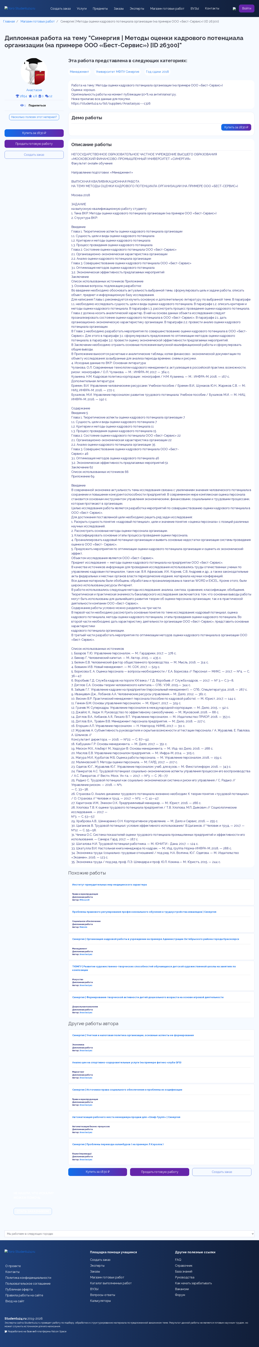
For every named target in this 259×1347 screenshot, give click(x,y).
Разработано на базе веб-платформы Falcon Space (37, 1331)
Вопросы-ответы (102, 1295)
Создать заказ (60, 8)
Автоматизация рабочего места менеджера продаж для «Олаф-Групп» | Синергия (126, 1117)
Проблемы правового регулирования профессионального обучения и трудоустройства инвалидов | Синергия (144, 911)
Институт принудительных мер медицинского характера (109, 884)
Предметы (100, 8)
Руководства (184, 1277)
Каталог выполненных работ (111, 1283)
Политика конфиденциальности (28, 1278)
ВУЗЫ (195, 8)
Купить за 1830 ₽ (34, 133)
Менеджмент (79, 72)
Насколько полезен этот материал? (34, 117)
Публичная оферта (19, 1289)
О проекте (13, 1266)
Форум (180, 1295)
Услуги (82, 8)
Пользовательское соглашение (27, 1283)
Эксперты (137, 8)
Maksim (83, 927)
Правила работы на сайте (24, 1295)
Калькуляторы (100, 1301)
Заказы (119, 8)
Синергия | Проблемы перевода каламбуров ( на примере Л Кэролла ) (117, 1144)
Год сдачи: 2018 (157, 72)
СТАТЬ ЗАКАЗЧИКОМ (33, 1211)
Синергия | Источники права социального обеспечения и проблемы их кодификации (127, 1089)
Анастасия (34, 90)
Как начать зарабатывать (193, 1283)
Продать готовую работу (34, 144)
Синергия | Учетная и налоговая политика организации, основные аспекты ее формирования (133, 1035)
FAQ (178, 1260)
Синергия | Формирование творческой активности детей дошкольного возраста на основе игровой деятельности (148, 997)
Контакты (212, 8)
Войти (246, 8)
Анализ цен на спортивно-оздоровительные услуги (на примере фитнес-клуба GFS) (126, 1062)
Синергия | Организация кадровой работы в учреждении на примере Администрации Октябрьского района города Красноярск (155, 939)
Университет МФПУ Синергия (117, 72)
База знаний (183, 1271)
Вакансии (182, 1289)
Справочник (183, 1265)
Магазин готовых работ (167, 8)
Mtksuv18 (84, 900)
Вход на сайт (14, 1301)
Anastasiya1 (86, 954)
